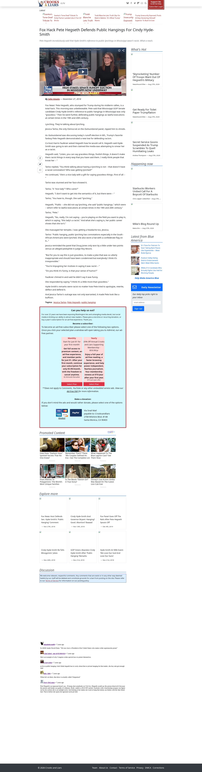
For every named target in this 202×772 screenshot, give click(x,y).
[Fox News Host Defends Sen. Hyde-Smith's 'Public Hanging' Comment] (53, 505)
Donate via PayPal (76, 413)
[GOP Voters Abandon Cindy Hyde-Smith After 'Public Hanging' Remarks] (83, 539)
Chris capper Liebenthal (141, 199)
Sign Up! (138, 308)
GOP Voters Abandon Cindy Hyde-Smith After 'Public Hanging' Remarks (83, 553)
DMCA (148, 767)
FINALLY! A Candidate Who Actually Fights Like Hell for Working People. (151, 270)
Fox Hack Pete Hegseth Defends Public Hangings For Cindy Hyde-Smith (96, 32)
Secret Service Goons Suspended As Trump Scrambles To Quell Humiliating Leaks (145, 146)
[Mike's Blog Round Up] (146, 212)
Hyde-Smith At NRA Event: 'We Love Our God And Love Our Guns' (112, 553)
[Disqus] (82, 667)
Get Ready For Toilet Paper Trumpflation (144, 111)
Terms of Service (52, 581)
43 (40, 169)
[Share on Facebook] (40, 158)
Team (94, 767)
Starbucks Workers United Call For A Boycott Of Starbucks (145, 191)
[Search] (145, 3)
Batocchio (136, 228)
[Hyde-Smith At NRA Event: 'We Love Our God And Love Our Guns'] (112, 539)
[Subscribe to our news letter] (142, 3)
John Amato (54, 99)
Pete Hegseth (73, 302)
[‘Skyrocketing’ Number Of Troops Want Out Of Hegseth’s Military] (146, 62)
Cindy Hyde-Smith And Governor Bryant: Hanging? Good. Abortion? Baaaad (83, 519)
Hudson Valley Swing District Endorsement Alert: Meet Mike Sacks (150, 260)
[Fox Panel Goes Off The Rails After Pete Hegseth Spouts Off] (112, 505)
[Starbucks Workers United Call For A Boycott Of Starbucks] (146, 176)
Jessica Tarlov (59, 302)
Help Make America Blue (147, 278)
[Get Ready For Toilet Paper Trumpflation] (146, 98)
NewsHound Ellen (139, 84)
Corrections (158, 767)
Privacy (139, 767)
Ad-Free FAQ (72, 391)
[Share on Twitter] (40, 164)
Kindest (61, 418)
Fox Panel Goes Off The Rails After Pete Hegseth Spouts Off (111, 519)
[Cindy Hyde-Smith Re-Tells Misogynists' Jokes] (53, 539)
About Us (103, 767)
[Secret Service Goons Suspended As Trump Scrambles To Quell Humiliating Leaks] (146, 130)
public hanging (88, 302)
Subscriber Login (156, 7)
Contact (113, 767)
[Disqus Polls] (83, 611)
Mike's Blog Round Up (146, 224)
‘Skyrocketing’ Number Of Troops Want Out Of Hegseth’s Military (146, 77)
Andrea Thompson (139, 155)
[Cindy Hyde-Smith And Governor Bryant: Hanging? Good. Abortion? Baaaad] (83, 505)
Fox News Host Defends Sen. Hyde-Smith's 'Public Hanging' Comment (52, 519)
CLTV (62, 3)
